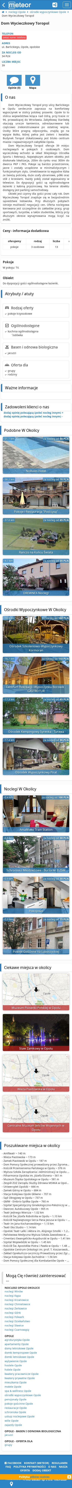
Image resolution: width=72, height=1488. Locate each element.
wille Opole (11, 1420)
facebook (14, 1463)
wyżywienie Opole (16, 1361)
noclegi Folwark (14, 1317)
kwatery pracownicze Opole (22, 1374)
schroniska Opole (15, 1412)
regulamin (59, 1463)
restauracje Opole (16, 1408)
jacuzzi (9, 1435)
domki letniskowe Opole (19, 1357)
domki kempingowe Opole (21, 1352)
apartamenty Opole (17, 1344)
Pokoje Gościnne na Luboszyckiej (36, 952)
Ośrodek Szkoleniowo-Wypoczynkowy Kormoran (36, 648)
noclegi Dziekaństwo (17, 1321)
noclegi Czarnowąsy (17, 1329)
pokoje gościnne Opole (19, 1403)
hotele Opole (12, 1369)
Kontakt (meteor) (36, 1463)
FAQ (8, 1466)
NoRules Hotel (36, 471)
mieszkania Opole (16, 1382)
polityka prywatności (29, 1466)
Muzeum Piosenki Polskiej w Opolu (36, 1008)
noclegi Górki (13, 1312)
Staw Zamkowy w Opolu (36, 1048)
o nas (52, 1466)
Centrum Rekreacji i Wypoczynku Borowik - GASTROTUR (36, 689)
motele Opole (13, 1386)
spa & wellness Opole (18, 1391)
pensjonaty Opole (15, 1399)
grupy (8, 1445)
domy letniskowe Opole (19, 1348)
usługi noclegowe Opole (20, 1416)
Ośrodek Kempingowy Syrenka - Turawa (36, 732)
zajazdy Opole (13, 1425)
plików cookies (39, 1477)
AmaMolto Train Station (36, 830)
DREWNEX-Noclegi (36, 593)
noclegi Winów (14, 1291)
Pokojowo (36, 911)
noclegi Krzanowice (17, 1300)
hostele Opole (13, 1365)
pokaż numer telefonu (14, 37)
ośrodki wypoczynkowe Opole (23, 1395)
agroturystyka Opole (17, 1340)
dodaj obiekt (41, 1470)
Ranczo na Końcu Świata (36, 552)
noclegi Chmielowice (17, 1304)
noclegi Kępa (13, 1295)
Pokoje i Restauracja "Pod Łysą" (36, 512)
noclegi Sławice (14, 1325)
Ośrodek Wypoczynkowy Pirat (36, 772)
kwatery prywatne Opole (20, 1378)
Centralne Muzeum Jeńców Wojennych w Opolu (36, 1127)
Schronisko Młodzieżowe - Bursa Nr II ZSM (36, 870)
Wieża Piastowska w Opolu (36, 1089)
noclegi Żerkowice (16, 1308)
